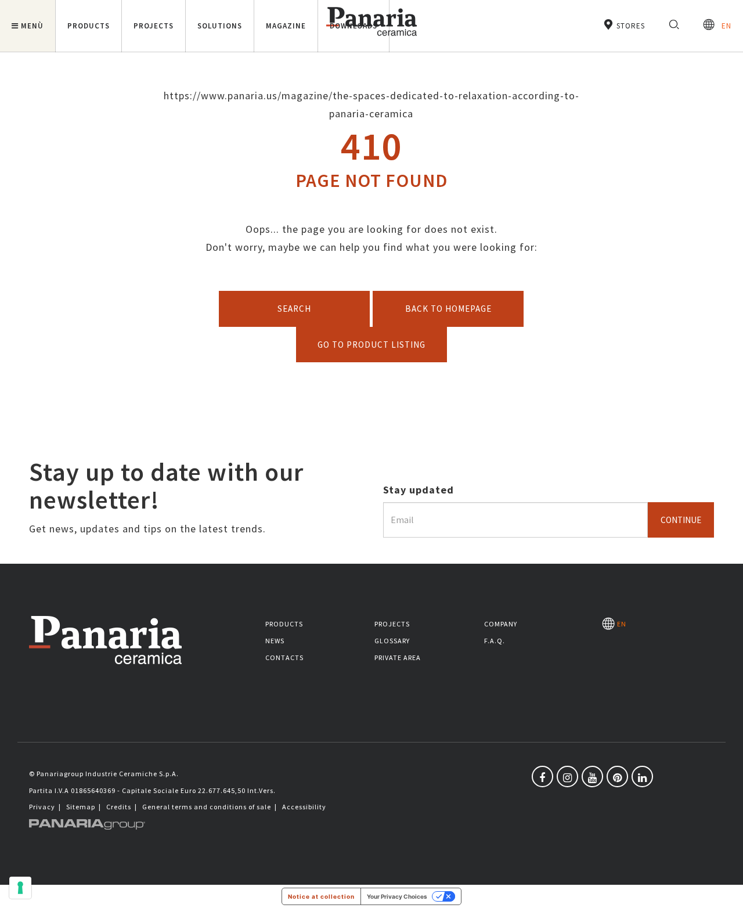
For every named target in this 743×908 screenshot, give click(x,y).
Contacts (284, 657)
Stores (629, 26)
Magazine (286, 26)
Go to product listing (371, 344)
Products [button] (88, 26)
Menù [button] (32, 26)
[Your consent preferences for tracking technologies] (20, 888)
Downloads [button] (353, 26)
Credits (118, 806)
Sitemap (80, 806)
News (274, 640)
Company (500, 623)
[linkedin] (642, 776)
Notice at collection (321, 896)
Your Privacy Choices (397, 896)
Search (294, 308)
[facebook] (542, 776)
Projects (392, 623)
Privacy (42, 806)
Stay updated (418, 489)
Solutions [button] (219, 26)
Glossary (392, 640)
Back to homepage (448, 308)
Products (284, 623)
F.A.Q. (494, 640)
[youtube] (592, 776)
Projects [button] (154, 26)
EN (723, 26)
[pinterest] (617, 776)
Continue (681, 519)
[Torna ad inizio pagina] (725, 890)
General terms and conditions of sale (206, 806)
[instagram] (567, 776)
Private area (397, 657)
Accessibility (304, 806)
